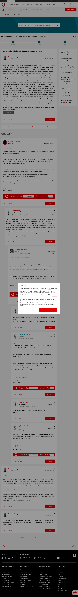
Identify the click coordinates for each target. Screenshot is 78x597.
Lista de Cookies (25, 299)
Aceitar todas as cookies (48, 310)
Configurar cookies (29, 310)
